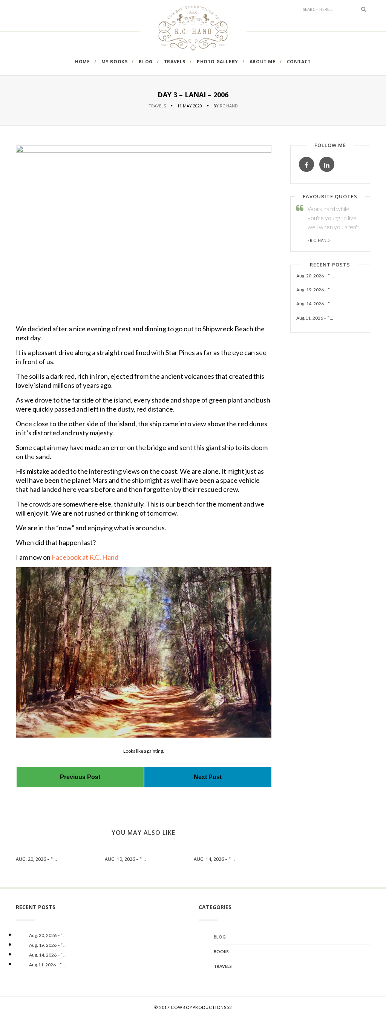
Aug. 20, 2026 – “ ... (36, 859)
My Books (114, 61)
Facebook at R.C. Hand (85, 557)
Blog (145, 61)
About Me (263, 61)
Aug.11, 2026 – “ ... (314, 318)
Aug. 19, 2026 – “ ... (125, 859)
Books (221, 951)
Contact (299, 61)
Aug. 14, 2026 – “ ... (214, 859)
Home (82, 61)
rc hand (229, 106)
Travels (174, 61)
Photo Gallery (217, 61)
